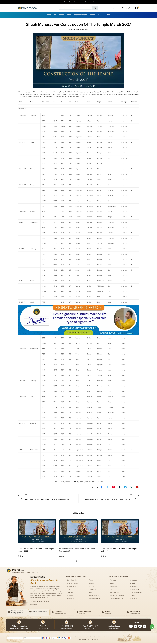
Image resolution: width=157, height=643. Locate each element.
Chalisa (134, 586)
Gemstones (92, 589)
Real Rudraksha (94, 595)
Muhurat (134, 598)
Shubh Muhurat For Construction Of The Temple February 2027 (108, 499)
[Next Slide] (114, 2)
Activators (70, 598)
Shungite (70, 595)
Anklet (91, 580)
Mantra (134, 595)
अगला (131, 494)
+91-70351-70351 (43, 626)
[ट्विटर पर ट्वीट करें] (107, 487)
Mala (90, 592)
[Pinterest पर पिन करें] (113, 487)
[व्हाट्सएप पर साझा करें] (131, 487)
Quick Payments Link (116, 598)
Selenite (70, 592)
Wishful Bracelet (72, 583)
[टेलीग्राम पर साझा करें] (125, 487)
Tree (68, 589)
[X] (135, 626)
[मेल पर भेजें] (137, 487)
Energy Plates (71, 586)
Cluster (91, 583)
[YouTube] (144, 626)
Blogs (112, 583)
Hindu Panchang (137, 592)
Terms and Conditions (117, 595)
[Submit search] (95, 8)
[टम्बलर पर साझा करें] (119, 487)
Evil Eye (91, 586)
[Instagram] (140, 626)
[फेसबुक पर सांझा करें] (101, 487)
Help (111, 589)
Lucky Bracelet (72, 580)
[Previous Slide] (42, 2)
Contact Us (113, 586)
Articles (134, 580)
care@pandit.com (114, 626)
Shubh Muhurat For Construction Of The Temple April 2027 (47, 499)
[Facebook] (131, 626)
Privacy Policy (114, 592)
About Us (113, 580)
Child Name (135, 589)
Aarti (133, 583)
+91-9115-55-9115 (66, 626)
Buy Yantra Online (94, 598)
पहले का (26, 494)
